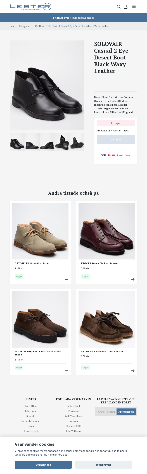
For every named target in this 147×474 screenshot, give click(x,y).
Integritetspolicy (31, 421)
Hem (12, 26)
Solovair (73, 421)
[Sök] (118, 6)
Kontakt (30, 416)
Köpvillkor (31, 406)
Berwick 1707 (73, 426)
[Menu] (134, 7)
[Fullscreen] (47, 85)
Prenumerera (126, 411)
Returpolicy (31, 411)
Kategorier (24, 26)
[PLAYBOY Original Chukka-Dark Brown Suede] (66, 370)
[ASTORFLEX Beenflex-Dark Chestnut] (133, 370)
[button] (78, 86)
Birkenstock (73, 406)
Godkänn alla (43, 464)
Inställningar (103, 464)
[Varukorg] (125, 6)
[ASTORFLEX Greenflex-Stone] (66, 279)
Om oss (31, 426)
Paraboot (73, 411)
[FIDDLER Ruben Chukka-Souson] (133, 279)
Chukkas (39, 26)
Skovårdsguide (31, 431)
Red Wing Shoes (73, 416)
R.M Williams (73, 431)
